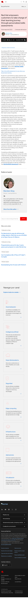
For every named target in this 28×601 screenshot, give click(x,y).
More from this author (10, 209)
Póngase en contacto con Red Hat (6, 579)
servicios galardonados (6, 544)
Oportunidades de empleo (20, 557)
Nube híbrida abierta (12, 360)
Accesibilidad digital (19, 592)
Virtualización (10, 477)
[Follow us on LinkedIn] (4, 196)
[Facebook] (9, 510)
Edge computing (11, 408)
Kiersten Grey (9, 33)
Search (23, 218)
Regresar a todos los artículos (8, 47)
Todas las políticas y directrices (7, 592)
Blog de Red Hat (5, 6)
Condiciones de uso (19, 591)
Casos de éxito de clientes (7, 553)
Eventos (2, 577)
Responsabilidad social (19, 555)
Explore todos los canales (11, 292)
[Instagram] (16, 510)
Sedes (16, 577)
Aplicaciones (10, 455)
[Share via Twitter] (12, 40)
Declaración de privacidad (6, 591)
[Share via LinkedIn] (10, 40)
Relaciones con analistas (6, 556)
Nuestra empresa (5, 548)
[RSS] (25, 40)
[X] (12, 510)
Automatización (11, 307)
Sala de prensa (18, 548)
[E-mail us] (14, 40)
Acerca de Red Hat (4, 575)
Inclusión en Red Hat (5, 581)
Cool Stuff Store (18, 581)
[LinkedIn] (2, 510)
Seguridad (9, 383)
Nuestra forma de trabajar (6, 550)
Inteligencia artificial (12, 332)
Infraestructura (10, 432)
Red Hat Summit (4, 583)
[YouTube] (5, 510)
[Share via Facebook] (8, 40)
